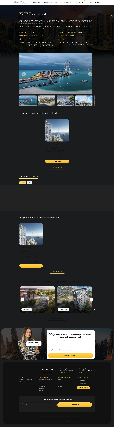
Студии (41, 390)
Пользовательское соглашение (62, 416)
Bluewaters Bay (51, 148)
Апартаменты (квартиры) (46, 379)
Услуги (55, 2)
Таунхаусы (41, 384)
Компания (66, 2)
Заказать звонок (83, 387)
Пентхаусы (42, 386)
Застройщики (23, 384)
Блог (61, 2)
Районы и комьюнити (25, 379)
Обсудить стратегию (70, 355)
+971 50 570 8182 (94, 2)
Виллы (40, 382)
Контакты (60, 386)
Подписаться (74, 404)
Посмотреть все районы (56, 318)
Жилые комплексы (24, 382)
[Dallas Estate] (9, 2)
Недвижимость (37, 2)
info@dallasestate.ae (47, 372)
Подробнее (57, 161)
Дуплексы (41, 388)
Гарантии (60, 384)
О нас (59, 379)
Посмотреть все (57, 167)
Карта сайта (74, 416)
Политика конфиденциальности (45, 416)
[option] (55, 73)
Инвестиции (47, 2)
